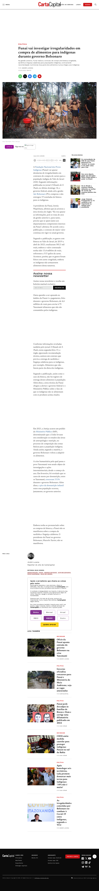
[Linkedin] (86, 862)
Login (78, 4)
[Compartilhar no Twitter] (25, 76)
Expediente (19, 863)
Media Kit (35, 858)
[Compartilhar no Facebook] (30, 76)
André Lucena (27, 68)
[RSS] (89, 867)
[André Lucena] (30, 556)
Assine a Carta (72, 856)
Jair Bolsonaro (39, 194)
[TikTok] (89, 862)
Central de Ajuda (53, 863)
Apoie (9, 147)
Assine (87, 4)
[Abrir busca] (95, 5)
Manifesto (18, 860)
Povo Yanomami (33, 574)
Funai (41, 572)
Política (22, 44)
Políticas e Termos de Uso (42, 877)
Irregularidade (50, 572)
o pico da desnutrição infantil (51, 486)
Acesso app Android (54, 858)
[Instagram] (82, 862)
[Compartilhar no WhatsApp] (20, 76)
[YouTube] (89, 858)
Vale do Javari (46, 574)
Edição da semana (66, 4)
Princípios (18, 858)
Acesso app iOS (53, 860)
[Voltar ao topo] (94, 856)
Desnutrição (32, 572)
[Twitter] (86, 858)
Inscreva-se (59, 287)
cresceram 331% (53, 480)
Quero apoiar (49, 624)
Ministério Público (44, 432)
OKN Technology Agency (90, 878)
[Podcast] (86, 867)
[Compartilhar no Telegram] (35, 76)
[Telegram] (82, 867)
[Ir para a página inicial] (49, 4)
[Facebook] (82, 858)
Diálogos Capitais (21, 865)
